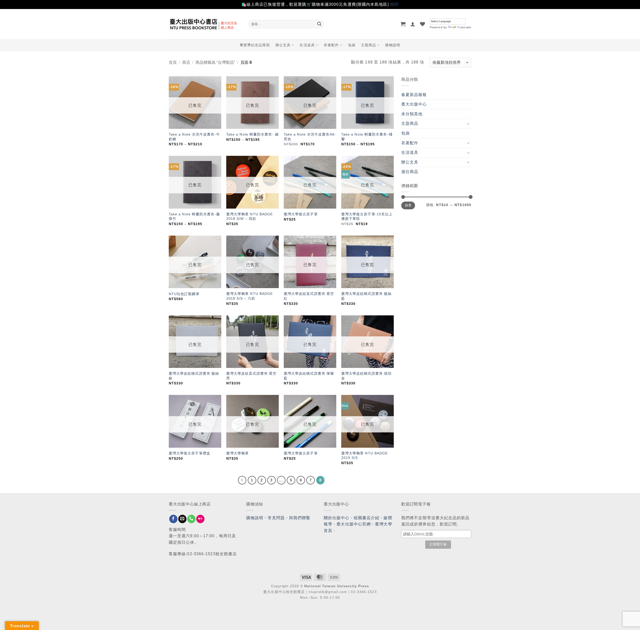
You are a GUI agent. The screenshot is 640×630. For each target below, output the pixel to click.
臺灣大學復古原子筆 (301, 214)
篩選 (408, 205)
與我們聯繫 (299, 518)
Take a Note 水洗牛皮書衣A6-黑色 (310, 136)
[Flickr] (200, 519)
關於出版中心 (337, 518)
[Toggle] (468, 124)
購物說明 (392, 45)
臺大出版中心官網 (353, 524)
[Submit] (319, 24)
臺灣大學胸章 (237, 453)
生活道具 (307, 45)
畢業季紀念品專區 (255, 45)
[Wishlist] (422, 24)
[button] (403, 24)
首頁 (173, 62)
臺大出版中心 (414, 104)
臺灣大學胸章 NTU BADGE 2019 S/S (364, 455)
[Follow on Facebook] (173, 519)
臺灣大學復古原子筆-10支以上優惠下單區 (367, 216)
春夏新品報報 (414, 95)
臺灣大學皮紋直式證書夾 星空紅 (309, 296)
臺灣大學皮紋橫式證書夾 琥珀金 (366, 375)
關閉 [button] (394, 4)
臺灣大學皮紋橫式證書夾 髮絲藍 (366, 296)
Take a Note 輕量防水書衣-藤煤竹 (194, 216)
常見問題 (276, 518)
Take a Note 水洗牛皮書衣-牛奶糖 (194, 136)
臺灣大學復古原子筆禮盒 (189, 453)
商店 (186, 62)
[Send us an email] (182, 519)
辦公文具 (283, 45)
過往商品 (409, 172)
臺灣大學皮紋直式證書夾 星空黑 (251, 375)
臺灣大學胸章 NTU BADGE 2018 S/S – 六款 (249, 296)
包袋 (352, 45)
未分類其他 (412, 114)
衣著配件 (331, 45)
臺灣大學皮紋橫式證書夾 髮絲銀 (194, 375)
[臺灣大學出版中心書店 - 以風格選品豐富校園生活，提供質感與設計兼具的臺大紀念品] (205, 24)
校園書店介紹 (367, 518)
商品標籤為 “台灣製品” (215, 62)
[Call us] (191, 519)
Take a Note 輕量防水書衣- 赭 (252, 134)
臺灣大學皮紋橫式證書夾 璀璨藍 (309, 375)
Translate (464, 27)
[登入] (413, 24)
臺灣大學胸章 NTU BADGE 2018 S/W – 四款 (249, 216)
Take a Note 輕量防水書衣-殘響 (366, 136)
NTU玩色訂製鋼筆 (184, 294)
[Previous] (242, 480)
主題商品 (368, 45)
